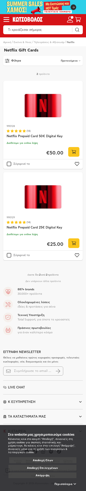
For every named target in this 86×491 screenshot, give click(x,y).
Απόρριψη (42, 475)
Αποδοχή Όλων (43, 460)
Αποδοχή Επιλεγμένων (42, 468)
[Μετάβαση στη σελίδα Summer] (43, 7)
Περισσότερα (63, 484)
